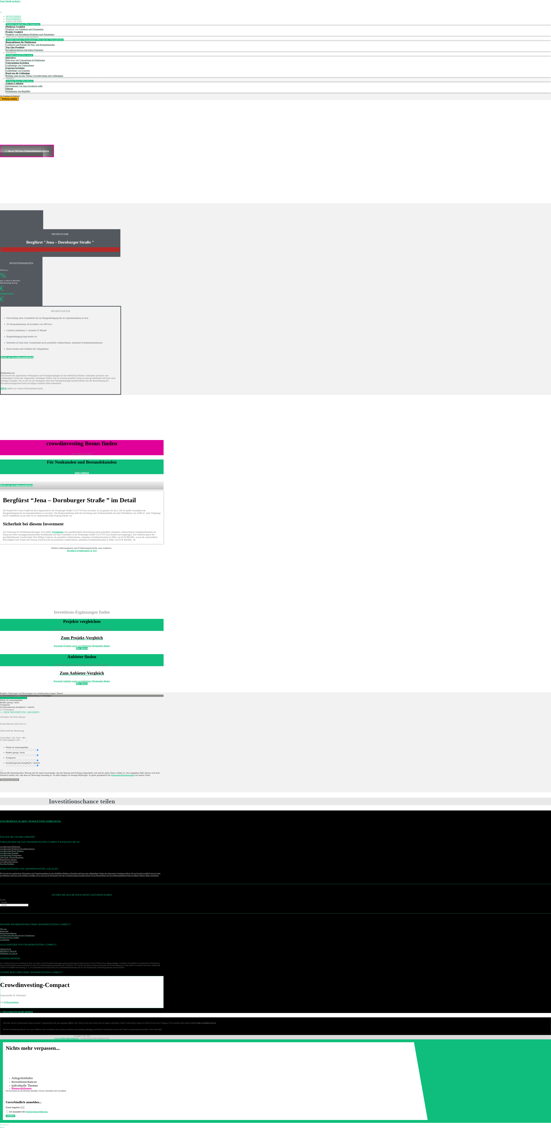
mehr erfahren (82, 473)
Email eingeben (13, 1107)
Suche (3, 900)
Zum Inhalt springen (10, 1)
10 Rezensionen (11, 1002)
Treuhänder (58, 532)
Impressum (4, 931)
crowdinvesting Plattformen (10, 847)
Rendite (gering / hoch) (15, 753)
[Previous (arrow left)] (1, 1127)
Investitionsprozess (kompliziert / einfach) (23, 763)
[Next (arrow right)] (3, 1127)
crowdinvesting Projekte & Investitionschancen (17, 849)
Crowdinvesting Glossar (9, 862)
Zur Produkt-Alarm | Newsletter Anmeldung (30, 821)
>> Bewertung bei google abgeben (16, 1011)
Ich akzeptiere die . (28, 1112)
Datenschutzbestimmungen (123, 775)
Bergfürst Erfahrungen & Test (82, 550)
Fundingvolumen (7, 293)
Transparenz (11, 758)
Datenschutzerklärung (36, 1112)
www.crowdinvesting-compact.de (66, 1038)
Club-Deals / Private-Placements (12, 858)
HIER (4, 388)
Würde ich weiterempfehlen (17, 747)
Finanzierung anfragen (8, 860)
